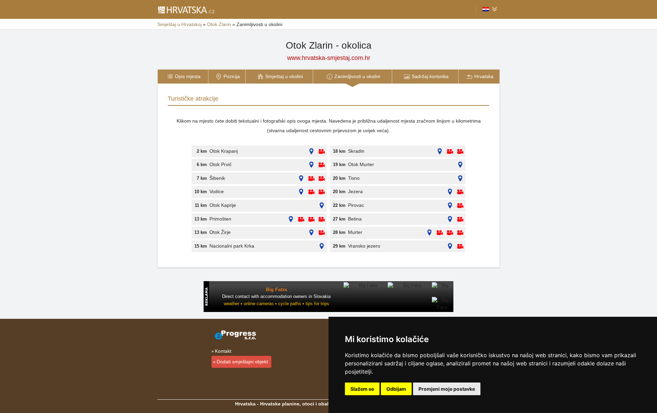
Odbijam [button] (396, 389)
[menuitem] (182, 77)
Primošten (220, 219)
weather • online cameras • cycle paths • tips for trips (276, 303)
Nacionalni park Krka (231, 246)
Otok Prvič (220, 164)
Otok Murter (361, 164)
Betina (355, 219)
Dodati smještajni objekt (242, 361)
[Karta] (311, 152)
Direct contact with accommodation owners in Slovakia (276, 296)
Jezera (355, 191)
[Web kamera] (322, 152)
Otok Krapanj (223, 151)
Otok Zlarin (219, 24)
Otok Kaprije (222, 205)
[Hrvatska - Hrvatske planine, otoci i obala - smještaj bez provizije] (186, 9)
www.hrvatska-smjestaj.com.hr (328, 57)
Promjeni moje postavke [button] (446, 389)
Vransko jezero (364, 246)
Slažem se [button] (362, 389)
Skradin (356, 151)
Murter (355, 232)
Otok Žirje (220, 232)
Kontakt (223, 351)
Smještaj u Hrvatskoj (179, 24)
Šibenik (217, 178)
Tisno (354, 178)
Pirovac (356, 205)
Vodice (216, 191)
